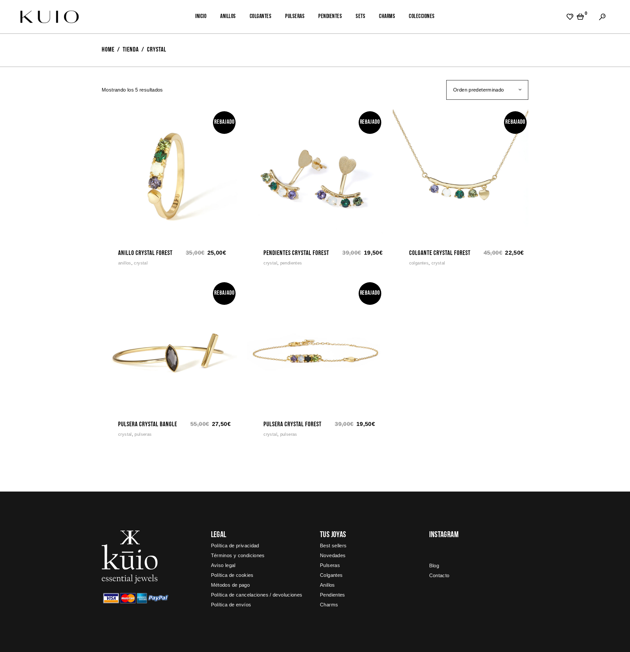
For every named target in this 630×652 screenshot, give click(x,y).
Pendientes (291, 263)
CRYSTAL (141, 263)
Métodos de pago (230, 585)
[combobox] (487, 90)
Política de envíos (231, 604)
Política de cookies (232, 575)
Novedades (333, 555)
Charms (329, 604)
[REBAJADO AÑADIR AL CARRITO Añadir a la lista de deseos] (169, 177)
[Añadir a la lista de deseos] (122, 238)
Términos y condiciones (238, 555)
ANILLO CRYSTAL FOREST (145, 253)
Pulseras (143, 434)
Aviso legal (223, 565)
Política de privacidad (235, 545)
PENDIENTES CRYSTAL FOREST (296, 253)
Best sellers (333, 545)
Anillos (124, 263)
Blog (434, 565)
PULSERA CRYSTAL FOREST (292, 424)
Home (108, 50)
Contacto (439, 575)
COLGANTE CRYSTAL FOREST (440, 253)
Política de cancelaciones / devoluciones (257, 595)
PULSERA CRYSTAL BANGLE (147, 424)
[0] (580, 16)
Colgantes (419, 263)
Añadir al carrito (109, 238)
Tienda (131, 50)
